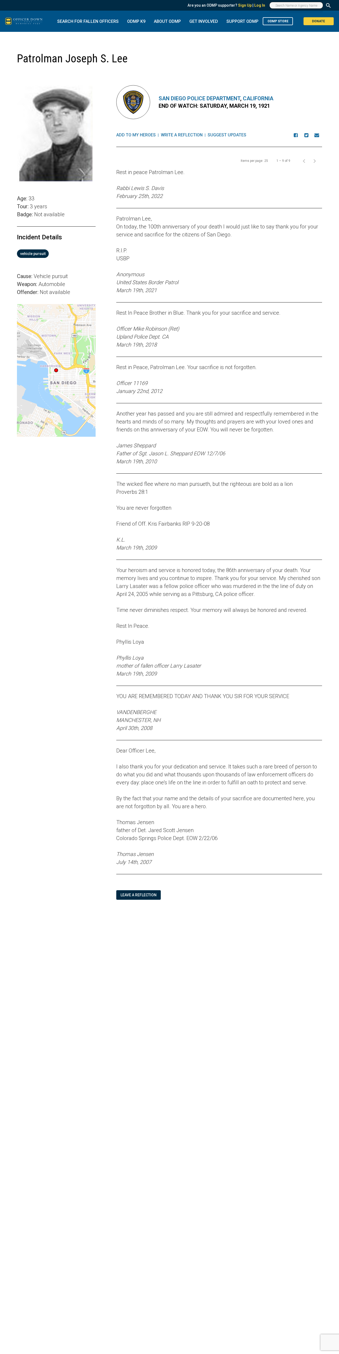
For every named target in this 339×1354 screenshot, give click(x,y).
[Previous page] (304, 160)
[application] (56, 370)
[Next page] (314, 160)
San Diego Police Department (199, 98)
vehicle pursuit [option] (33, 254)
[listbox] (56, 253)
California (258, 98)
